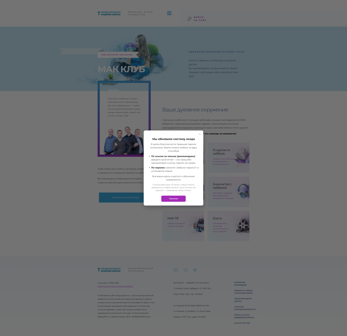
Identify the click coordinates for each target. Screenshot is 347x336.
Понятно (173, 198)
